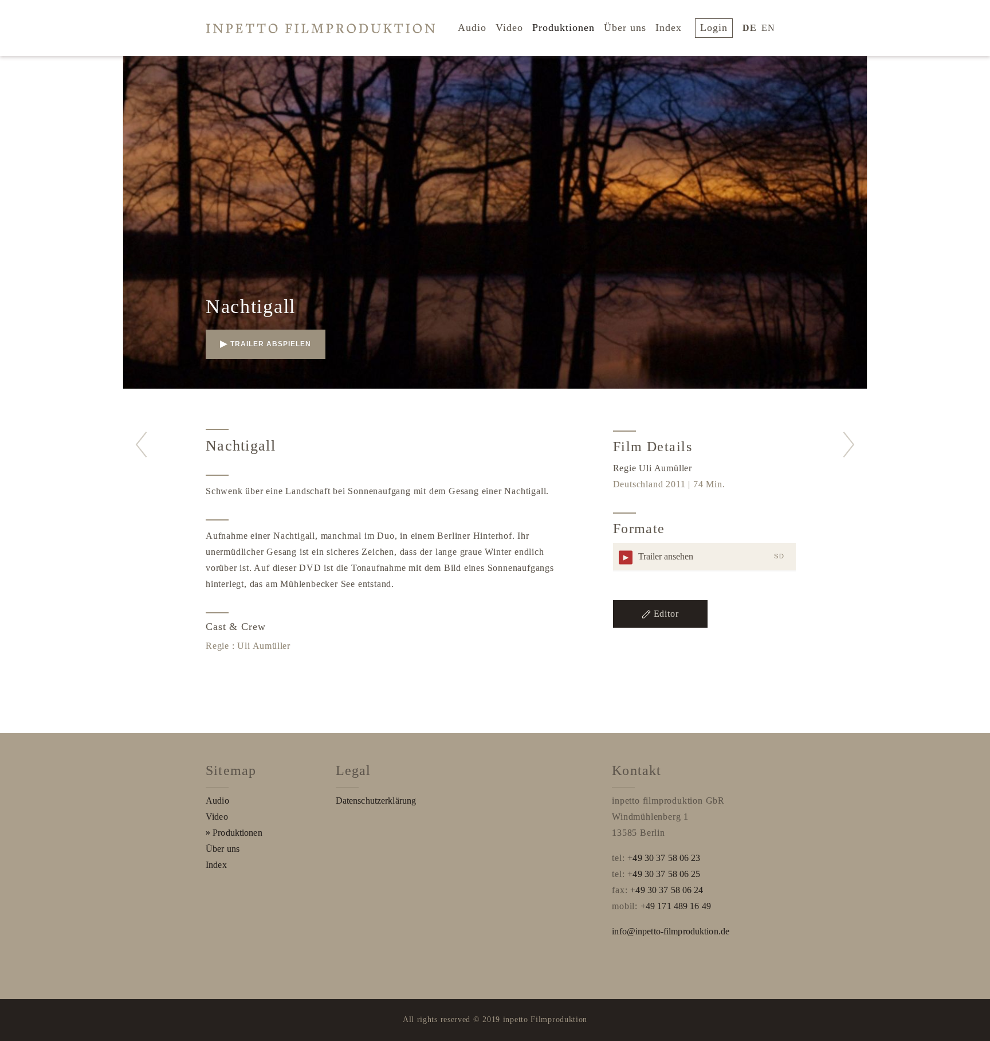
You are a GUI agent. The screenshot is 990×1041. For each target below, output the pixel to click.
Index (668, 27)
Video (509, 27)
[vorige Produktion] (141, 444)
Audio (472, 27)
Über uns (625, 27)
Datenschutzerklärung (376, 800)
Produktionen (563, 27)
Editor (666, 614)
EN (768, 28)
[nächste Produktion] (849, 444)
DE (749, 28)
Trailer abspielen (270, 344)
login (714, 27)
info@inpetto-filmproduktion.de (670, 931)
